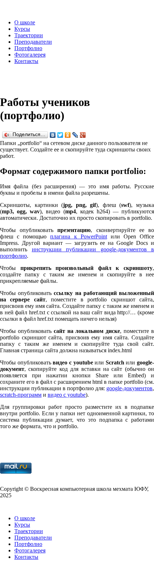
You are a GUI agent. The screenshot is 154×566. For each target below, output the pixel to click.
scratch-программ (21, 395)
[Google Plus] (83, 135)
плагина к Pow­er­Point (78, 236)
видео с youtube (67, 395)
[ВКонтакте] (53, 135)
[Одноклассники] (68, 135)
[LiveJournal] (75, 135)
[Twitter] (60, 135)
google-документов (129, 388)
